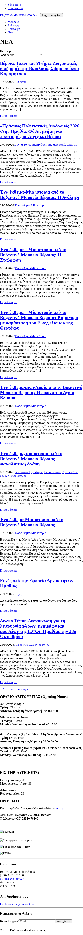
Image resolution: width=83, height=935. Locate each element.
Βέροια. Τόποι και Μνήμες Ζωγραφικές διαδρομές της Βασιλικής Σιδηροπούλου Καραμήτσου (39, 68)
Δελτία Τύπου (22, 144)
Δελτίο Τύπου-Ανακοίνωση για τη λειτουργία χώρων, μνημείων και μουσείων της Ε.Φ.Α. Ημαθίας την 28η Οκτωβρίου (38, 628)
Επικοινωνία (15, 8)
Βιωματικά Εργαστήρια (29, 472)
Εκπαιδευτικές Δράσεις (62, 144)
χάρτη (59, 808)
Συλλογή (13, 25)
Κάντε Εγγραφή (9, 921)
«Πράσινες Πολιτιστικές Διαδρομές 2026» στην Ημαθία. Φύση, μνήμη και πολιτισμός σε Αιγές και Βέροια (41, 131)
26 (12, 689)
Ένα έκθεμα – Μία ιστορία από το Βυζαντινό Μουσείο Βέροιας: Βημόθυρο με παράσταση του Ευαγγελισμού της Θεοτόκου (39, 320)
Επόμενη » (21, 689)
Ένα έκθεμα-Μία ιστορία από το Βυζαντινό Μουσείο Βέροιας (31, 522)
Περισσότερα (8, 115)
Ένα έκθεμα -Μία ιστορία (30, 205)
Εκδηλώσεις (39, 144)
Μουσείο (13, 22)
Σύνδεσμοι (14, 4)
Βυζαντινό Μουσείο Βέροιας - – (19, 15)
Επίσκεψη (14, 29)
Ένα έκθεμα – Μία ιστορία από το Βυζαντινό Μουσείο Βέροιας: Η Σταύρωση (33, 254)
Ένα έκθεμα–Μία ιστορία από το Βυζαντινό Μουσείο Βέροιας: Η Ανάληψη (40, 194)
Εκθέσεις (20, 81)
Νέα (10, 32)
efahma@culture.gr (11, 878)
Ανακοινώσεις (23, 644)
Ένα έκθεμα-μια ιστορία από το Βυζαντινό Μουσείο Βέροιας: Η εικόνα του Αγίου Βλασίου (41, 392)
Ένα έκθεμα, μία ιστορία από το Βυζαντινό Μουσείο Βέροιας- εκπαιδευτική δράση (31, 458)
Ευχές (18, 594)
